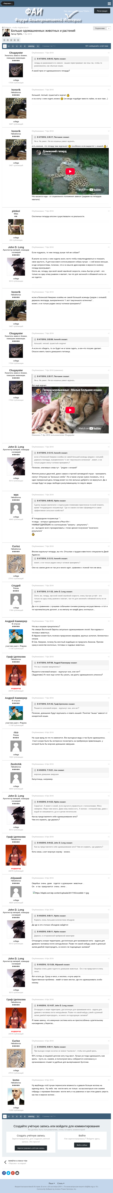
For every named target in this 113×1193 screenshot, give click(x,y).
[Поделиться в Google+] (13, 1173)
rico (55, 770)
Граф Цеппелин (61, 704)
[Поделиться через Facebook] (4, 1173)
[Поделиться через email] (17, 1173)
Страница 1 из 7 (48, 46)
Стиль (60, 1183)
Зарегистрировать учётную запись (30, 1148)
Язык (51, 1183)
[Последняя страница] (38, 46)
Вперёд (31, 46)
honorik (57, 339)
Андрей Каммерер (62, 662)
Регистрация (102, 11)
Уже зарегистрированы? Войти (77, 11)
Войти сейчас (82, 1145)
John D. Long (60, 591)
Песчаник (58, 137)
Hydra (56, 58)
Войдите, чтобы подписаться (16, 27)
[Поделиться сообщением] (108, 52)
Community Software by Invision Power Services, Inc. (56, 1189)
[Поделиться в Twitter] (8, 1173)
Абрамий (59, 964)
